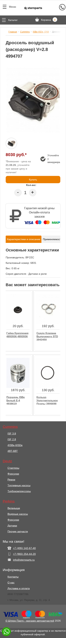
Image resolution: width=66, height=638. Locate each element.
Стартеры (13, 467)
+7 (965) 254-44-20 (24, 553)
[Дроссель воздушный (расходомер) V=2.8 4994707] (33, 99)
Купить (33, 179)
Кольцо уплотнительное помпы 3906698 (47, 400)
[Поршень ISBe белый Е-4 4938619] (18, 372)
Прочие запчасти (18, 531)
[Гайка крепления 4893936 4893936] (18, 308)
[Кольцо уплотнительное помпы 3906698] (48, 372)
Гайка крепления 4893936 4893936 (17, 335)
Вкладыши (14, 508)
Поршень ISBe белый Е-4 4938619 (15, 400)
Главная (12, 32)
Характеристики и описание (23, 239)
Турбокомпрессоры (19, 491)
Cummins (25, 32)
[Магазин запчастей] (33, 8)
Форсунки (13, 473)
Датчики (12, 525)
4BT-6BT (13, 451)
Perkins (9, 501)
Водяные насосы (18, 513)
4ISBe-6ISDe (15, 445)
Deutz (7, 461)
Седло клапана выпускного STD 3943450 (47, 336)
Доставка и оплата (19, 588)
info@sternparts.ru (24, 559)
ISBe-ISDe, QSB (41, 32)
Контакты (13, 576)
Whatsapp (6, 631)
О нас (11, 582)
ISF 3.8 (12, 433)
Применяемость (52, 239)
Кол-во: (31, 185)
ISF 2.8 (12, 439)
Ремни (11, 479)
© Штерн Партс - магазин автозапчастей (30, 620)
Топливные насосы (19, 485)
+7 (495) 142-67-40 (24, 548)
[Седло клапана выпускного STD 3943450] (48, 308)
